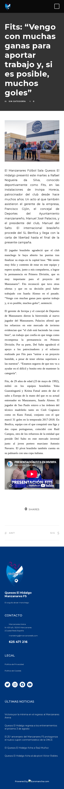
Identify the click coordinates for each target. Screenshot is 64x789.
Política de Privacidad (14, 664)
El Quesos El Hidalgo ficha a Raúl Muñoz (27, 747)
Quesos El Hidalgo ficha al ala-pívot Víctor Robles (31, 755)
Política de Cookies (13, 671)
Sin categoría (17, 101)
